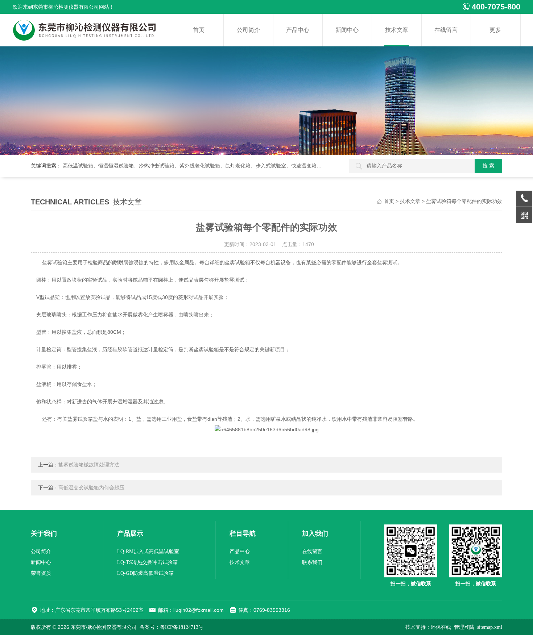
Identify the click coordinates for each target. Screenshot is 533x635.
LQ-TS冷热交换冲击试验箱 (147, 562)
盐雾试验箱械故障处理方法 (88, 465)
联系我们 (312, 562)
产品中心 (297, 30)
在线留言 (446, 30)
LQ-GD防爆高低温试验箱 (145, 573)
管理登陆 (464, 627)
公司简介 (248, 30)
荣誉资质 (41, 573)
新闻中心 (347, 30)
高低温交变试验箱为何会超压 (91, 487)
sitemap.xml (489, 627)
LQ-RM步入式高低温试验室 (148, 551)
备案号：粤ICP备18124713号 (171, 627)
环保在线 (441, 627)
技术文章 (396, 30)
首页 (198, 30)
